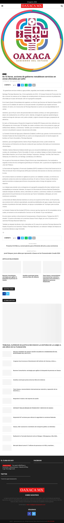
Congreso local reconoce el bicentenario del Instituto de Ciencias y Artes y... (35, 361)
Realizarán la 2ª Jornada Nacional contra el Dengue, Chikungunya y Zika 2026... (35, 436)
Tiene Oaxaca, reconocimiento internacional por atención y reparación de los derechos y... (35, 389)
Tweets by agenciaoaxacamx (9, 479)
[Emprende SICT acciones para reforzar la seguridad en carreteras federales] (7, 420)
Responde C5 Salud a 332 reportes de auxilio (26, 398)
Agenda (4, 74)
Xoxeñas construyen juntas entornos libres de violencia (31, 276)
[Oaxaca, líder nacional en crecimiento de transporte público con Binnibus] (7, 429)
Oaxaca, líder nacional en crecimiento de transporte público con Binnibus (34, 426)
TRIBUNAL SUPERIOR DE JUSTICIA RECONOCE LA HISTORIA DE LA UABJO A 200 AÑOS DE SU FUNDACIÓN (31, 346)
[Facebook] (29, 514)
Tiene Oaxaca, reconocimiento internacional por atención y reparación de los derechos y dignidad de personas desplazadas (51, 278)
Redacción (6, 81)
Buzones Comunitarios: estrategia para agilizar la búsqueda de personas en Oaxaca (9, 278)
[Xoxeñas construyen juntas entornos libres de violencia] (7, 382)
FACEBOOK (38, 460)
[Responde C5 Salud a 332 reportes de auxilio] (7, 401)
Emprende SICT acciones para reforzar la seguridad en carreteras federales (34, 417)
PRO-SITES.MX (51, 521)
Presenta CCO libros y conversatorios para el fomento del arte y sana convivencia (32, 246)
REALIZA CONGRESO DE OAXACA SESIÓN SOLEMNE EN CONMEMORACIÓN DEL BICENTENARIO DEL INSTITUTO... (35, 352)
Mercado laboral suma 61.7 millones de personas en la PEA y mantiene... (33, 445)
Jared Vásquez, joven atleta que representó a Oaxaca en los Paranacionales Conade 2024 (32, 253)
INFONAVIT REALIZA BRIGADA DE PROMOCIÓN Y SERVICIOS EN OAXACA (33, 408)
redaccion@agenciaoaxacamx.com (35, 504)
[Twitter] (34, 514)
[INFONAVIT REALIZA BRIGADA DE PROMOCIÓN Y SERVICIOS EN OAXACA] (7, 410)
